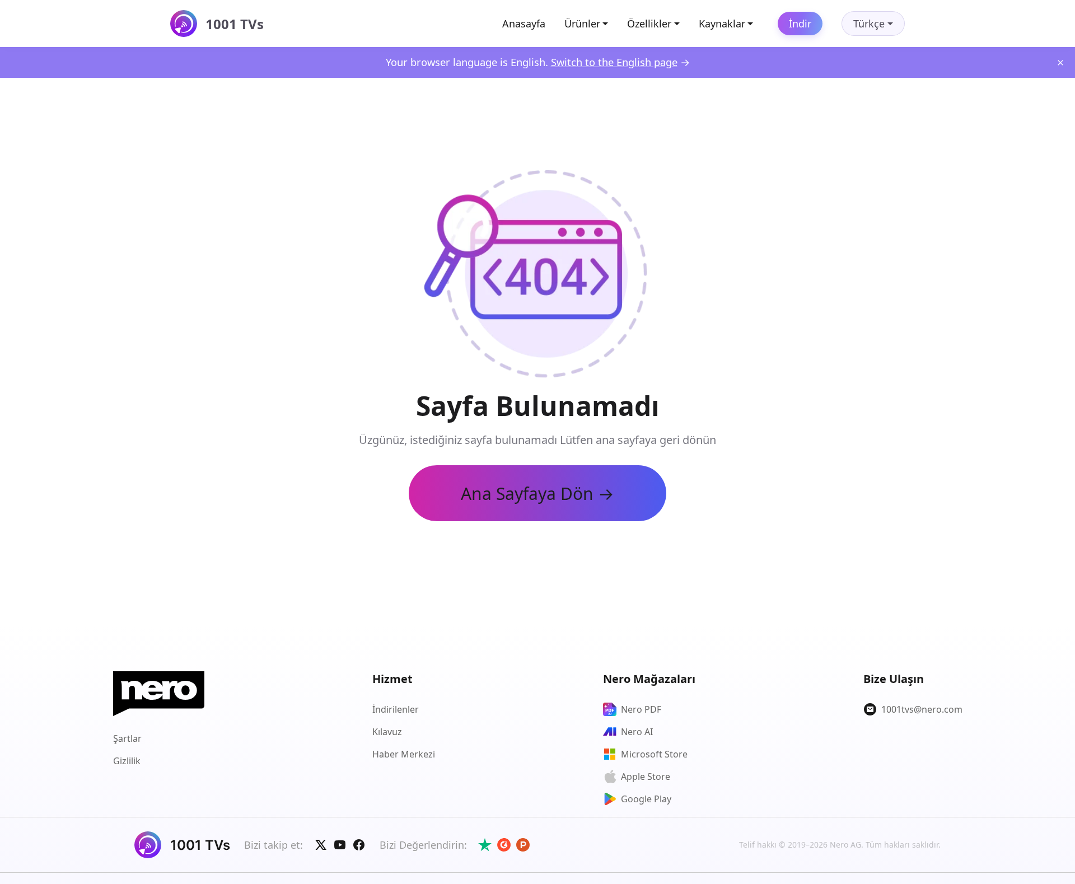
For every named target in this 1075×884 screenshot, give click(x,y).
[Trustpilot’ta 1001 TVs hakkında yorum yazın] (485, 845)
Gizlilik (127, 761)
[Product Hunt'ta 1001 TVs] (523, 845)
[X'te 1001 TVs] (321, 845)
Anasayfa (523, 23)
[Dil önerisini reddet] (1060, 63)
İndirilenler (395, 709)
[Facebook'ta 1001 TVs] (359, 845)
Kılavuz (387, 732)
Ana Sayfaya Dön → (537, 493)
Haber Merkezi (403, 754)
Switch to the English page (614, 62)
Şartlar (127, 738)
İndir (800, 23)
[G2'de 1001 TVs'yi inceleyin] (504, 845)
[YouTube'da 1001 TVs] (340, 845)
